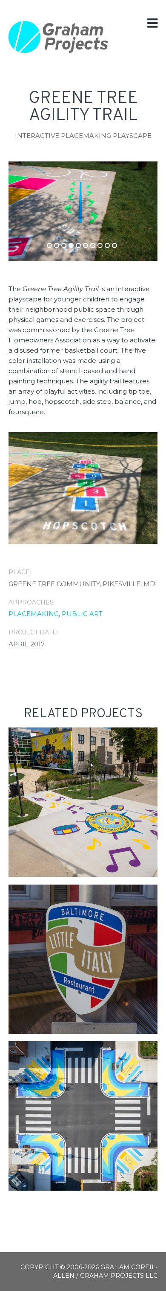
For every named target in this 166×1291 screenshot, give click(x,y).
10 (114, 245)
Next (121, 206)
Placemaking (34, 614)
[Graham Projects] (59, 36)
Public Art (82, 614)
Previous (44, 206)
